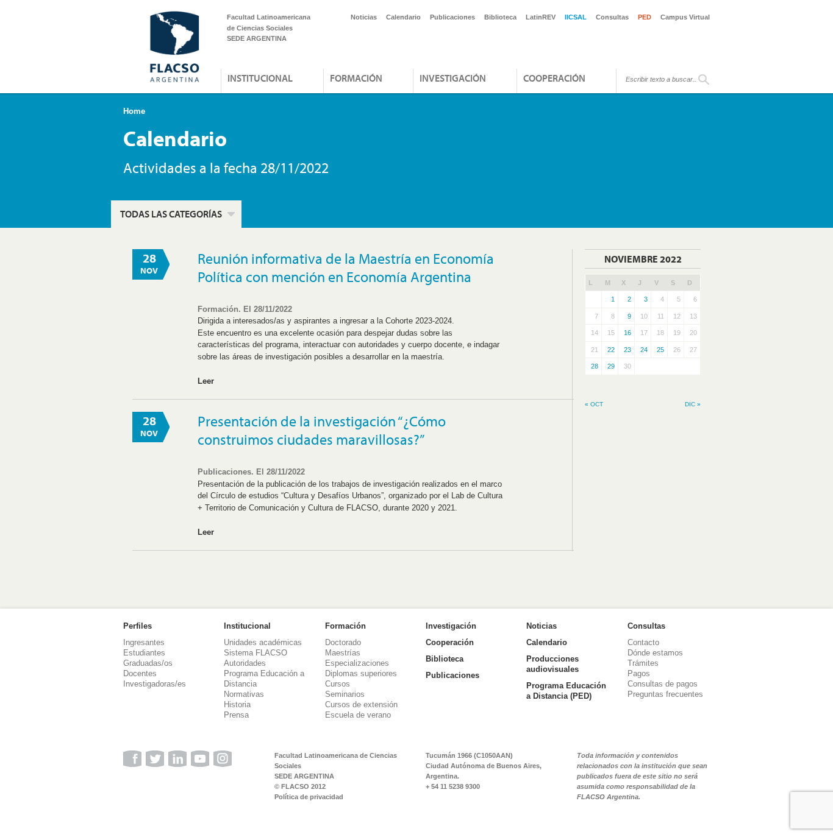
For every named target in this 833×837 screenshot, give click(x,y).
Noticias (364, 17)
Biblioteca (500, 17)
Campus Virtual (685, 17)
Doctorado (343, 642)
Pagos (638, 673)
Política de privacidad (308, 796)
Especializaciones (357, 663)
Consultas (612, 17)
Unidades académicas (263, 642)
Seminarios (345, 694)
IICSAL (576, 17)
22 (611, 349)
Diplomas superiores (361, 673)
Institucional (260, 78)
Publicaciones (452, 17)
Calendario (403, 17)
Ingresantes (144, 642)
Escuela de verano (358, 714)
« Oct (594, 404)
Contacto (643, 642)
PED (644, 17)
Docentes (140, 673)
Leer (206, 381)
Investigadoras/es (154, 683)
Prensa (236, 714)
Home (134, 111)
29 (611, 366)
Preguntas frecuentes (665, 694)
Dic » (693, 404)
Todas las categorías (171, 214)
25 (660, 349)
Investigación (453, 78)
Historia (237, 704)
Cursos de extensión (361, 704)
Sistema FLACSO (255, 652)
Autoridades (245, 663)
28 (594, 366)
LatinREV (541, 17)
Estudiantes (144, 652)
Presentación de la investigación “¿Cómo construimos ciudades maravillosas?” (322, 430)
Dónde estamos (655, 652)
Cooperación (554, 78)
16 (627, 332)
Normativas (244, 694)
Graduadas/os (148, 663)
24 (644, 349)
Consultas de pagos (662, 683)
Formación (356, 78)
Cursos (337, 683)
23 (627, 349)
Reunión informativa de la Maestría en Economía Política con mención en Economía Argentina (346, 267)
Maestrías (342, 652)
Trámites (643, 663)
